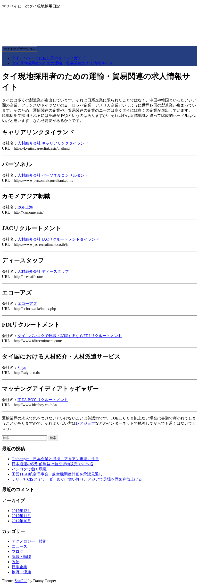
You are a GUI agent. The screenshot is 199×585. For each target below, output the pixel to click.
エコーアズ (27, 304)
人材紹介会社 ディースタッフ (43, 271)
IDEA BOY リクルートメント (42, 400)
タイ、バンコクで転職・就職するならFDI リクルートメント (69, 336)
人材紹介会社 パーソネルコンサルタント (52, 175)
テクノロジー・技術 (29, 541)
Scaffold (21, 581)
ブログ (17, 551)
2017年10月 (21, 521)
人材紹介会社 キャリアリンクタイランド (52, 143)
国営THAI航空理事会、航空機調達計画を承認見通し (57, 474)
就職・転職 (21, 557)
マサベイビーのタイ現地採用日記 (31, 6)
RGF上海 (25, 207)
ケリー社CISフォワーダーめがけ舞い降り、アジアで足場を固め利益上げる (77, 479)
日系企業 (19, 567)
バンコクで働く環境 (29, 469)
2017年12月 (21, 511)
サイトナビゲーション (19, 49)
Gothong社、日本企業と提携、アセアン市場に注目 (55, 459)
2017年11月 (21, 516)
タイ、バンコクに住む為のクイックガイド (48, 58)
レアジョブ (85, 423)
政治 (15, 562)
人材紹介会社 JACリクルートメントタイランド (58, 239)
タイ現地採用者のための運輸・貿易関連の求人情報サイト (62, 63)
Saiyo (21, 368)
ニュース (19, 546)
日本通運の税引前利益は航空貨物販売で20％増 (52, 464)
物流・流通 (21, 572)
